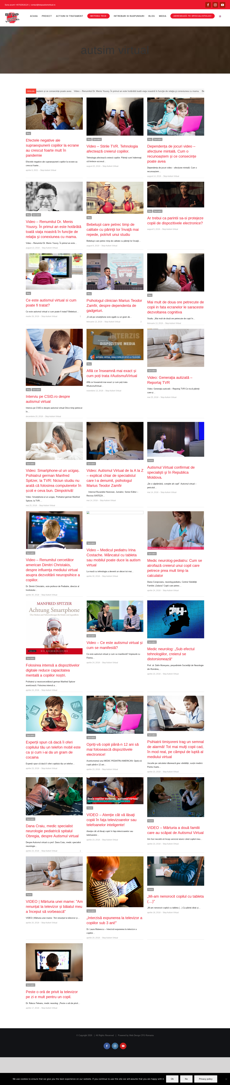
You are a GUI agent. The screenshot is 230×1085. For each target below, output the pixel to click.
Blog (28, 133)
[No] (226, 1079)
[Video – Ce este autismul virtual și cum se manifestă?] (115, 616)
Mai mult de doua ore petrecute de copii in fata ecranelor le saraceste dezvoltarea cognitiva (175, 307)
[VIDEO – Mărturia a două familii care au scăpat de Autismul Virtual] (175, 797)
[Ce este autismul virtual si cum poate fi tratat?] (54, 271)
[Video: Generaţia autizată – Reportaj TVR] (175, 348)
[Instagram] (215, 5)
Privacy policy (205, 1079)
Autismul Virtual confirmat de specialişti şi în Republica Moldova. (171, 472)
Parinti (150, 460)
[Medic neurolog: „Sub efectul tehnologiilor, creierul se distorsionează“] (175, 619)
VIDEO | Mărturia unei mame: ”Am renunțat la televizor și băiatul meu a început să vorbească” (54, 906)
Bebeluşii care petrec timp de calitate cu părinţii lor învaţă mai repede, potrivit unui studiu (147, 91)
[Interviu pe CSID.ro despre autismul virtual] (54, 357)
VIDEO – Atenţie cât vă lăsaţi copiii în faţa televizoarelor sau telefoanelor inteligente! (111, 820)
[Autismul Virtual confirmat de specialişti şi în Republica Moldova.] (175, 439)
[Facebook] (208, 5)
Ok (172, 1079)
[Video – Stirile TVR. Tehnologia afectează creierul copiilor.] (115, 117)
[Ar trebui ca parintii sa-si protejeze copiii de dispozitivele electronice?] (175, 194)
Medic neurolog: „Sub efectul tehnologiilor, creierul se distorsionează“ (170, 654)
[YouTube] (222, 5)
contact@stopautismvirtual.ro (43, 5)
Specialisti (97, 139)
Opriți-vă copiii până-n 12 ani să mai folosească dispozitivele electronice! (113, 749)
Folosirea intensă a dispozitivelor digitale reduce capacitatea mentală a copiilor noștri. (52, 670)
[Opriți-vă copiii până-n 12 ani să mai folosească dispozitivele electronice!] (115, 715)
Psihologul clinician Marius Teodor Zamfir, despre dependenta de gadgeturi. (114, 305)
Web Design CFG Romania (141, 1035)
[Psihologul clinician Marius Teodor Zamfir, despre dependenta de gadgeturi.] (115, 271)
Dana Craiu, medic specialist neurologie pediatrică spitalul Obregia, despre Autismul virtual (52, 831)
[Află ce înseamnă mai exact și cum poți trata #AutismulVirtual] (115, 344)
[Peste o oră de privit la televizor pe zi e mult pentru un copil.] (54, 962)
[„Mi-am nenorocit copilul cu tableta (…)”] (175, 871)
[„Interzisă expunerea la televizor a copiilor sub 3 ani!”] (115, 881)
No (186, 1079)
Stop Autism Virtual (48, 170)
